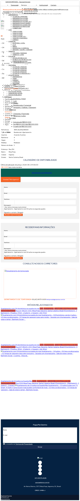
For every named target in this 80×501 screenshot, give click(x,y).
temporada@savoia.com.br (55, 299)
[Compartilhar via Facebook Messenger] (42, 221)
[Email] (40, 470)
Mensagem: (7, 205)
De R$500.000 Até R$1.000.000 (25, 124)
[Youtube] (40, 466)
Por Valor (12, 118)
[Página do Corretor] (17, 271)
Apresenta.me (6, 496)
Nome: (6, 187)
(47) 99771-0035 (40, 478)
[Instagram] (40, 473)
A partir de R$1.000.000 (22, 126)
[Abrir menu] (0, 9)
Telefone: (7, 199)
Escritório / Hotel (19, 99)
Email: (6, 193)
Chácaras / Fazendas (21, 114)
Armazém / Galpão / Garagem (24, 107)
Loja (15, 101)
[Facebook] (40, 462)
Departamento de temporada (17, 299)
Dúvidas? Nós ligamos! (11, 179)
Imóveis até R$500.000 (22, 122)
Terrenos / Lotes (19, 116)
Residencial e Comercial (22, 105)
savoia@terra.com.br (42, 482)
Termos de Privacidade (24, 444)
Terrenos (12, 110)
